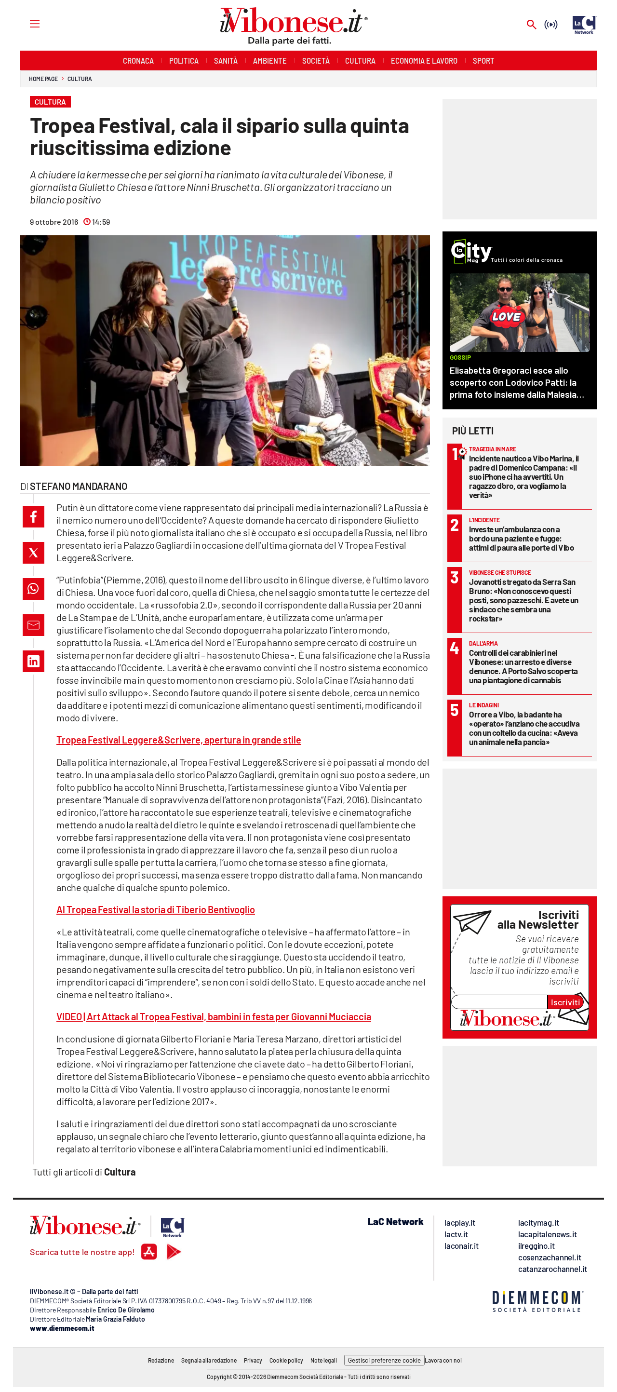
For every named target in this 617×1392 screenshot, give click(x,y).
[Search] (532, 25)
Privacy (253, 1360)
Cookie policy (286, 1360)
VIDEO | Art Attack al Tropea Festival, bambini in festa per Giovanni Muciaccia (213, 1016)
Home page (43, 78)
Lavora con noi (443, 1360)
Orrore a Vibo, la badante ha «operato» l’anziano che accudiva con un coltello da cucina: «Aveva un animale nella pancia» (524, 727)
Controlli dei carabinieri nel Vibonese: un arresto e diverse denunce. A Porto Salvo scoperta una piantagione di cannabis (523, 666)
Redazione (161, 1360)
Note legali (323, 1360)
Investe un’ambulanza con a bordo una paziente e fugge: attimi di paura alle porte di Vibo (521, 538)
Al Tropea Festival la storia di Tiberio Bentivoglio (155, 909)
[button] (33, 516)
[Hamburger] (25, 23)
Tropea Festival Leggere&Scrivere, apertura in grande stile (178, 739)
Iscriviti (565, 1002)
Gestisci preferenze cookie (384, 1360)
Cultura (79, 78)
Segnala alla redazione (209, 1360)
